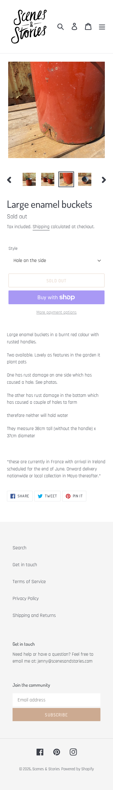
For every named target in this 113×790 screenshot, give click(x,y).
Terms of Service (29, 581)
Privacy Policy (26, 598)
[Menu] (102, 26)
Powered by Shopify (77, 769)
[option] (29, 179)
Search (19, 548)
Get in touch (25, 565)
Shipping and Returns (34, 615)
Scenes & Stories (46, 769)
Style (13, 248)
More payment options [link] (56, 312)
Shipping (41, 227)
